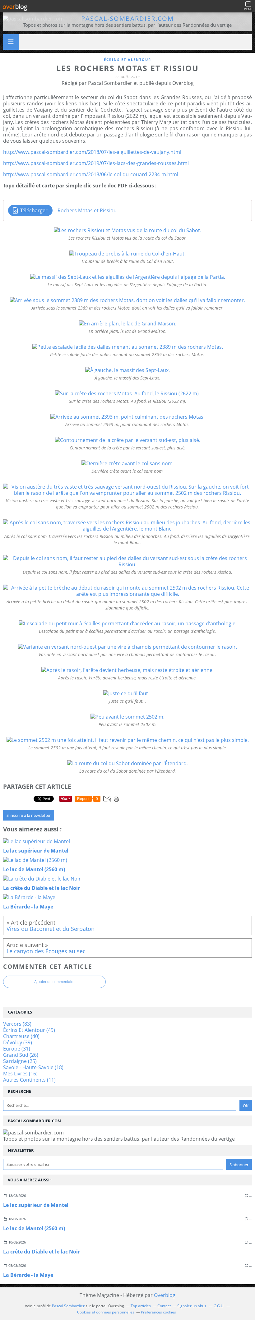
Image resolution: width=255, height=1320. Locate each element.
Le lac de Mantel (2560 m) (34, 1228)
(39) (17, 1042)
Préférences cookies (158, 1312)
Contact (164, 1306)
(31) (16, 1048)
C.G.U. (219, 1306)
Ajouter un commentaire (54, 982)
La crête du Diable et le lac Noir (41, 1251)
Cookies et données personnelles (105, 1312)
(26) (20, 1054)
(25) (20, 1061)
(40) (21, 1036)
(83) (17, 1023)
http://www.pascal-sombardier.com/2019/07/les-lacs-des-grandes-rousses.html (96, 163)
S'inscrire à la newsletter (29, 815)
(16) (20, 1073)
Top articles (141, 1306)
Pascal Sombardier (68, 1306)
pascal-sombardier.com (127, 18)
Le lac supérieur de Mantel (35, 1205)
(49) (29, 1030)
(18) (33, 1067)
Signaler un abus (192, 1306)
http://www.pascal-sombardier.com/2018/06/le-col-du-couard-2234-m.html (90, 174)
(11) (29, 1079)
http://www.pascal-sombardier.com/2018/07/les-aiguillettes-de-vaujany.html (92, 152)
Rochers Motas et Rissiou (87, 210)
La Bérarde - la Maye (28, 1275)
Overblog (164, 1295)
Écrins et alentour (127, 59)
